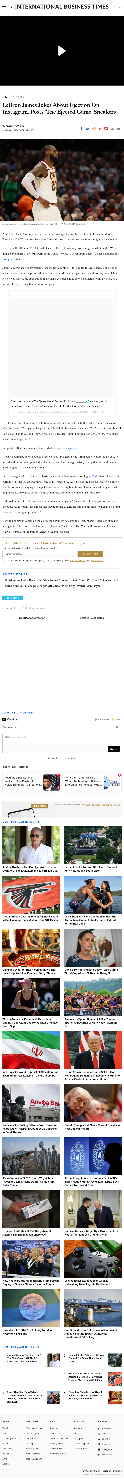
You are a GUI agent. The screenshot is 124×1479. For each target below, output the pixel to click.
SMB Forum (32, 1438)
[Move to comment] (119, 129)
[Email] (112, 129)
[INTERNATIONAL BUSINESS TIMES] (62, 7)
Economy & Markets (12, 1438)
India (76, 1433)
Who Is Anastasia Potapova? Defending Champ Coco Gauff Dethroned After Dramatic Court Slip (30, 1023)
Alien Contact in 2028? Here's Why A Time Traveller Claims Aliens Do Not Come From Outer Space (28, 1182)
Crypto (5, 1459)
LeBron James (46, 234)
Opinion (6, 1464)
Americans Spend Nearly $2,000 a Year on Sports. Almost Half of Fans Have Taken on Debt (90, 1023)
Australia (78, 1428)
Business (6, 1443)
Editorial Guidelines (92, 618)
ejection (72, 448)
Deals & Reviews (34, 1459)
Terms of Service (78, 560)
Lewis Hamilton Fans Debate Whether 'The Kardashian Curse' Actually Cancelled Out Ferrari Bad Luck (90, 920)
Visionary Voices (34, 1428)
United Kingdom (81, 1443)
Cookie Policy (56, 1448)
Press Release (33, 1448)
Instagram (8, 259)
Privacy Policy (97, 560)
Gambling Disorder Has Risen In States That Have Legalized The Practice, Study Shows (85, 1395)
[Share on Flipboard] (100, 129)
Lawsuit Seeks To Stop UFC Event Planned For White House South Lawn (86, 1358)
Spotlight (30, 1443)
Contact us (55, 1433)
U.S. (4, 1433)
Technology (7, 1448)
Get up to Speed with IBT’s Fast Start (102, 805)
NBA (95, 476)
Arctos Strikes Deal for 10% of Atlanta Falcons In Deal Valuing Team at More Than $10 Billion (85, 1376)
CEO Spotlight (33, 1454)
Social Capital (32, 1433)
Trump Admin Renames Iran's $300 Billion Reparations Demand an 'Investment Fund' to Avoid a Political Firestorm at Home (92, 1076)
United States (80, 1448)
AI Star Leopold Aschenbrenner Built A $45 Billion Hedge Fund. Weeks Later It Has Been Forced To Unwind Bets (91, 1182)
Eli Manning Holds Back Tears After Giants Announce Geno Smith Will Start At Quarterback (62, 580)
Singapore (78, 1438)
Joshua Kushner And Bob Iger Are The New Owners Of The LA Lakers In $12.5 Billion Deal (25, 1358)
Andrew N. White (15, 125)
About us (54, 1428)
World (5, 1428)
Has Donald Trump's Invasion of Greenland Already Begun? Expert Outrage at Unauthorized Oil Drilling (90, 1334)
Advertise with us (58, 1454)
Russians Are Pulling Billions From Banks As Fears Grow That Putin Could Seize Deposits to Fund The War (29, 1129)
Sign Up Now (39, 806)
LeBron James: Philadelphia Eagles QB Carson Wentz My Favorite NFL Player (52, 586)
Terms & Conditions (59, 1438)
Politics (5, 1454)
